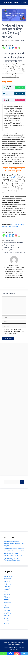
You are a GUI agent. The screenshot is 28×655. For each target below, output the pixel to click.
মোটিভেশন (6, 608)
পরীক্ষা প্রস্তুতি (7, 589)
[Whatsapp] (3, 47)
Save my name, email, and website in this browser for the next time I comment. (14, 332)
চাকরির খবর (7, 587)
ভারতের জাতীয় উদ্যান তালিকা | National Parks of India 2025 (13, 555)
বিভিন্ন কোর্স (7, 597)
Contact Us (13, 642)
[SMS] (19, 47)
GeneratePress (14, 649)
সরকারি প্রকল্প (7, 613)
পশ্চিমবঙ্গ (6, 592)
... (14, 282)
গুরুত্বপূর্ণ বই (7, 581)
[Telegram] (10, 47)
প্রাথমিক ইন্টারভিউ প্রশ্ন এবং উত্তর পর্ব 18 (14, 548)
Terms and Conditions (14, 645)
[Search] (22, 482)
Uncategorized (9, 240)
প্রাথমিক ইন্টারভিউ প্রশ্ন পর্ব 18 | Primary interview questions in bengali (14, 544)
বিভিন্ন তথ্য (6, 600)
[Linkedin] (13, 47)
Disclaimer (21, 642)
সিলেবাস (6, 618)
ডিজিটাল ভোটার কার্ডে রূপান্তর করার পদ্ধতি (15, 252)
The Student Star (10, 2)
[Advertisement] (14, 409)
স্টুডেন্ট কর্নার (7, 624)
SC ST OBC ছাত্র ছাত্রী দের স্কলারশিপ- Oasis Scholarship (13, 226)
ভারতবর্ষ (6, 605)
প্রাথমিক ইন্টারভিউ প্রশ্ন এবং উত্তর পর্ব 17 (14, 551)
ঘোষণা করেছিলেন (13, 177)
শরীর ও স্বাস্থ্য (7, 610)
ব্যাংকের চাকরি (7, 602)
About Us (6, 642)
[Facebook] (7, 47)
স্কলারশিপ (6, 621)
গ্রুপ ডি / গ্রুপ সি (8, 584)
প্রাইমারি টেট (7, 595)
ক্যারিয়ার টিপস (7, 579)
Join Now (20, 87)
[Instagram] (16, 47)
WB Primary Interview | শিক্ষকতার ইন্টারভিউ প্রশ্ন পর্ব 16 (12, 559)
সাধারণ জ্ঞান (7, 616)
